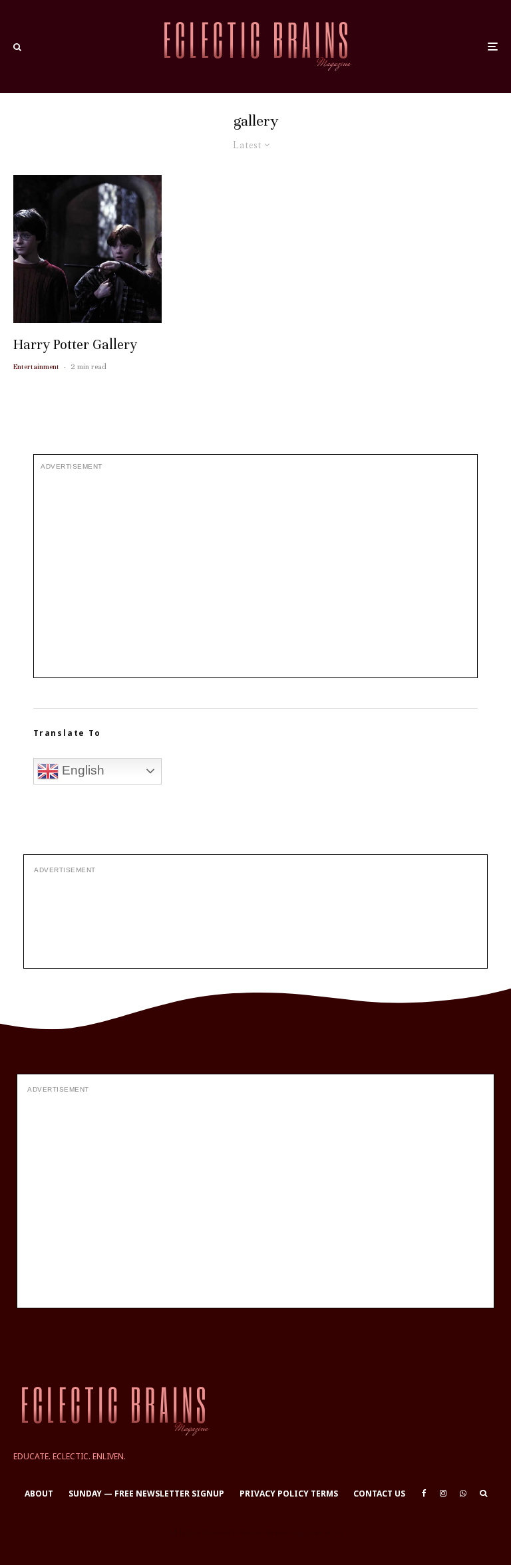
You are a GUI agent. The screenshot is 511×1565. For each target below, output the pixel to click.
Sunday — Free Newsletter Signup (146, 1493)
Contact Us (379, 1493)
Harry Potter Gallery (75, 344)
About (39, 1493)
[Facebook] (424, 1493)
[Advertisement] (255, 574)
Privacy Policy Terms (289, 1493)
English (81, 770)
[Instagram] (443, 1493)
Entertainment (36, 366)
